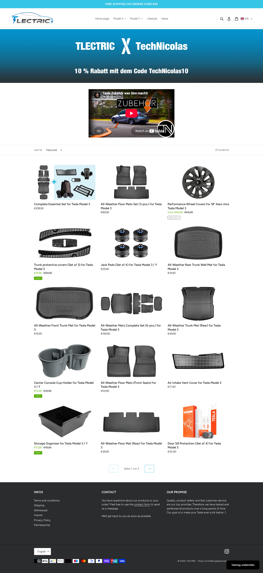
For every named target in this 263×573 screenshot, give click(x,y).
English (41, 551)
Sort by (38, 150)
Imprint (38, 515)
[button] (246, 19)
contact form (142, 504)
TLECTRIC (191, 561)
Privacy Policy (42, 520)
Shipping (39, 505)
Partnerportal (42, 525)
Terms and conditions (47, 500)
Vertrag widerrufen (243, 565)
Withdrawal (40, 510)
